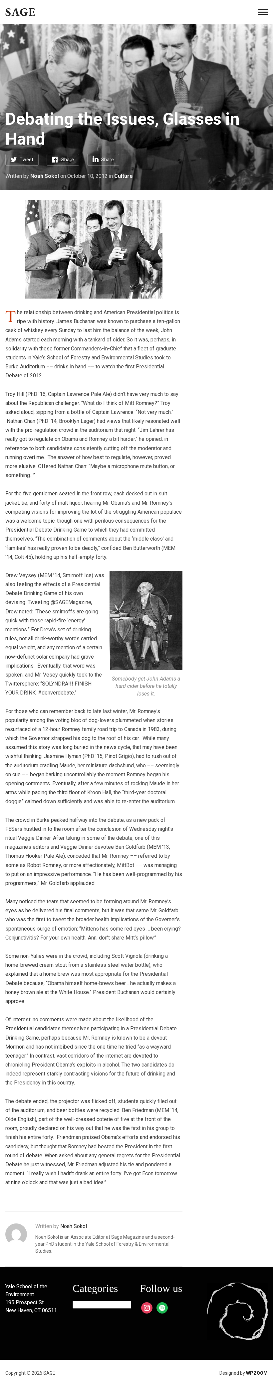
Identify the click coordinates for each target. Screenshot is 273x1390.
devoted (142, 1056)
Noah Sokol (44, 176)
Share (67, 159)
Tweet (26, 159)
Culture (123, 176)
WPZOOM (257, 1373)
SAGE (20, 11)
